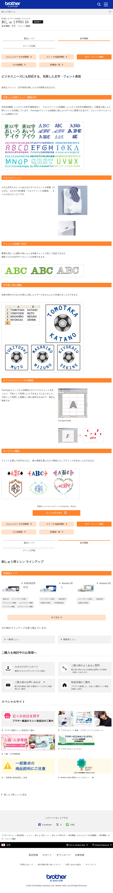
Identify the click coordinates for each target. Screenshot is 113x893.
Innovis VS (105, 583)
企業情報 (79, 855)
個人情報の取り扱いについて (49, 865)
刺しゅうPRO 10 (59, 835)
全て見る (55, 617)
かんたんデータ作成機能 (17, 57)
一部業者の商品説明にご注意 (15, 778)
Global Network (102, 845)
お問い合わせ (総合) (73, 865)
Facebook (47, 824)
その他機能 (17, 65)
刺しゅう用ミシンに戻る (15, 794)
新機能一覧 (55, 65)
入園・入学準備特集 (12, 754)
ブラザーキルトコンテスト (71, 749)
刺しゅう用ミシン (8, 12)
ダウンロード (63, 855)
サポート (47, 855)
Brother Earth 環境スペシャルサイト (75, 778)
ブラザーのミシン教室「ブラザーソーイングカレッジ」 (82, 730)
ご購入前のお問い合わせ (28, 682)
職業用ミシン (69, 639)
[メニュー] (105, 4)
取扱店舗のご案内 (80, 682)
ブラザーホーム (7, 835)
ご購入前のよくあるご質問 (85, 665)
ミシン (30, 835)
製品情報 (20, 835)
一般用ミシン (13, 639)
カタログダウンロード (26, 666)
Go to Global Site (77, 845)
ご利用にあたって (26, 865)
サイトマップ (91, 865)
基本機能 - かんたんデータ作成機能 (82, 835)
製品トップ (29, 38)
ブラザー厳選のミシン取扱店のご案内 (19, 730)
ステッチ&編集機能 (55, 57)
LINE (72, 824)
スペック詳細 (29, 46)
